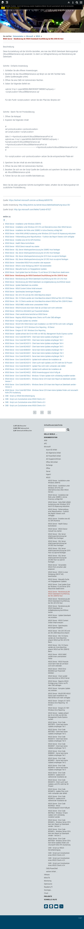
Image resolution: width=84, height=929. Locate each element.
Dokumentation (18, 36)
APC (45, 443)
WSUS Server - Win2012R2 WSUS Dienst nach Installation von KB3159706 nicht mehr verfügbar (39, 324)
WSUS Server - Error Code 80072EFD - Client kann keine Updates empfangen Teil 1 (34, 337)
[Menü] (81, 2)
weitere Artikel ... (51, 871)
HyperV (48, 474)
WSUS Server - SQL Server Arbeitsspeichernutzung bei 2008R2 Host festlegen (32, 250)
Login (80, 918)
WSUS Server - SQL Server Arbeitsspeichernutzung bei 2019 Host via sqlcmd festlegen (35, 256)
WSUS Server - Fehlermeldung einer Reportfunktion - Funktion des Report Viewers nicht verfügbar (39, 237)
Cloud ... (47, 893)
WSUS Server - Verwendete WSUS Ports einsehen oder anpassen (28, 263)
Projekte (48, 896)
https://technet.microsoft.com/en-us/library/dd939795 (31, 200)
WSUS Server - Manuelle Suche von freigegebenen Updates (26, 269)
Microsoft (29, 36)
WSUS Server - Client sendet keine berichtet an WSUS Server (26, 314)
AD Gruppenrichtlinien (53, 459)
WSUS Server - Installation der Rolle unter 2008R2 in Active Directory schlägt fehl (33, 230)
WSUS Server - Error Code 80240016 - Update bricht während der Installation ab (33, 359)
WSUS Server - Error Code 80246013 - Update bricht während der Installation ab (33, 369)
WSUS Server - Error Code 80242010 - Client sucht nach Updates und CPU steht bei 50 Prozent (38, 363)
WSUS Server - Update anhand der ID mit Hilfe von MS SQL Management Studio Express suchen (39, 334)
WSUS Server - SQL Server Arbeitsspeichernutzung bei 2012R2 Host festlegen (32, 253)
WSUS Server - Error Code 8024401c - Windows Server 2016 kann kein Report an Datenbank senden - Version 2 (59, 832)
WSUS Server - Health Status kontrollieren (19, 243)
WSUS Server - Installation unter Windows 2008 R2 (23, 224)
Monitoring (47, 881)
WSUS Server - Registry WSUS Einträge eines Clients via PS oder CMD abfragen (33, 317)
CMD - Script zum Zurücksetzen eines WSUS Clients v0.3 (25, 402)
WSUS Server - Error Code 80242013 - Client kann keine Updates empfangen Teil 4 (34, 343)
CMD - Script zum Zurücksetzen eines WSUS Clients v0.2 (25, 399)
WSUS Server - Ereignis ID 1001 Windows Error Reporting (25, 330)
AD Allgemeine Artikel (53, 453)
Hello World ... (50, 434)
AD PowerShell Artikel (53, 456)
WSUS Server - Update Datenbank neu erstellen (21, 285)
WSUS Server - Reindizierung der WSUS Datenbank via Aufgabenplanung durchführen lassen (37, 282)
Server (48, 471)
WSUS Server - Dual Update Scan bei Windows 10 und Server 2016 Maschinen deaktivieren (37, 272)
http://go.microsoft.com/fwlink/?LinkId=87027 (32, 209)
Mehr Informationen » (13, 8)
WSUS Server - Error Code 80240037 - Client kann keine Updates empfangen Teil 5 (34, 346)
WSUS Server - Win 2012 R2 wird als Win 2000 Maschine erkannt (28, 295)
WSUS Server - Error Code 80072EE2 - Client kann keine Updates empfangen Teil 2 (34, 340)
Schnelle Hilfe (50, 900)
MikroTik (47, 878)
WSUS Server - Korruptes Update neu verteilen (21, 321)
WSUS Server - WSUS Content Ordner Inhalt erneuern (23, 288)
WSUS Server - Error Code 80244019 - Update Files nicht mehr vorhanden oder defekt (35, 366)
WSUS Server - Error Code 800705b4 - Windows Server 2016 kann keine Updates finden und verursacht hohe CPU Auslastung (59, 842)
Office (48, 468)
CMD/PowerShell (52, 868)
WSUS (38, 36)
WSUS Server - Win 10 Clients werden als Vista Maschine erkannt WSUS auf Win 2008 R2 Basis (38, 301)
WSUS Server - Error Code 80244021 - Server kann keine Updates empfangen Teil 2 (34, 353)
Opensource (48, 884)
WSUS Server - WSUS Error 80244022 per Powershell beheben (27, 311)
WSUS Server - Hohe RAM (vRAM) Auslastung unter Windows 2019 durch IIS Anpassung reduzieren (40, 233)
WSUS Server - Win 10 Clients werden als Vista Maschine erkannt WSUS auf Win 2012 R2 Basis (38, 298)
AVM (45, 440)
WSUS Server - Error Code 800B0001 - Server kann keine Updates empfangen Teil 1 (34, 350)
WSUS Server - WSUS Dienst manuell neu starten (22, 246)
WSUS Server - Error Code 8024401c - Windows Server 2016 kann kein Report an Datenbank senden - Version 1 (59, 823)
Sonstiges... (48, 890)
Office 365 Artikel (52, 462)
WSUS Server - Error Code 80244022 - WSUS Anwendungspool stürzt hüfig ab (32, 372)
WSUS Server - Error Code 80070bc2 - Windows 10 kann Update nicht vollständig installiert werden (40, 376)
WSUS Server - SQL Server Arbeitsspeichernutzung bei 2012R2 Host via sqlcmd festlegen (36, 259)
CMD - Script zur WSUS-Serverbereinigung (20, 396)
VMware (47, 875)
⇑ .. (5, 220)
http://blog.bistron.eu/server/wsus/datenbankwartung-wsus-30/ (44, 205)
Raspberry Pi (48, 887)
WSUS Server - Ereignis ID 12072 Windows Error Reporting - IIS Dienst (29, 327)
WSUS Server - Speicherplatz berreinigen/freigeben (23, 292)
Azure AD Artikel (51, 450)
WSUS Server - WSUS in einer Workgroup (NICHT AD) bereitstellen (28, 266)
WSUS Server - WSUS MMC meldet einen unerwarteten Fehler (26, 304)
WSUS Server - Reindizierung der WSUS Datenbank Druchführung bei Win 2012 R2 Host (36, 279)
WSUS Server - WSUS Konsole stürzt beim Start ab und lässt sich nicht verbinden (33, 308)
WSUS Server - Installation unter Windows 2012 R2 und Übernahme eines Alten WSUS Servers (38, 227)
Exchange (49, 465)
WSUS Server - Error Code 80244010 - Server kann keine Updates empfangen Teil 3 (34, 356)
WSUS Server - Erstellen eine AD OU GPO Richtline (22, 240)
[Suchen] (77, 2)
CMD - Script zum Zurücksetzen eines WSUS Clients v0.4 (25, 405)
